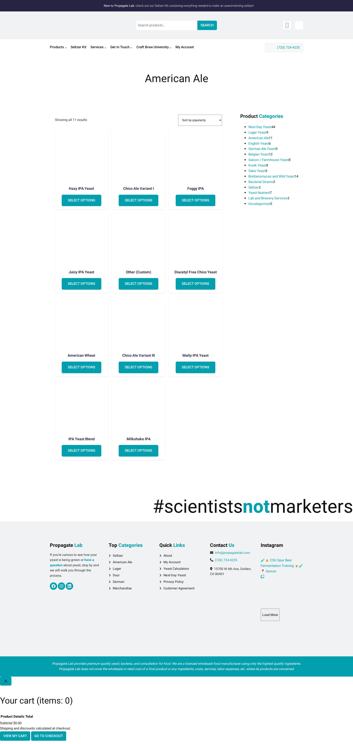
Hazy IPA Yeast (81, 189)
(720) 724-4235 (288, 47)
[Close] (5, 681)
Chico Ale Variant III (138, 355)
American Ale (122, 562)
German (118, 581)
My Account (172, 562)
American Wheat (81, 355)
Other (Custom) (138, 272)
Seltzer (118, 555)
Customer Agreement (178, 588)
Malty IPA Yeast (195, 355)
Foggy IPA (195, 189)
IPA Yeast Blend (81, 439)
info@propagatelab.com (232, 552)
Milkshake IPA (139, 439)
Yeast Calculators (176, 568)
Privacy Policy (173, 581)
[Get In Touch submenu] (131, 48)
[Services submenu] (105, 48)
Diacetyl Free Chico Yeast (195, 272)
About (167, 555)
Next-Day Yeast (174, 575)
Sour (116, 575)
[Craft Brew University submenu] (171, 48)
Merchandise (122, 588)
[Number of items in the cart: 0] (287, 25)
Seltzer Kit (161, 5)
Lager (117, 568)
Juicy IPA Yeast (81, 272)
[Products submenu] (66, 48)
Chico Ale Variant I (138, 189)
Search (207, 25)
